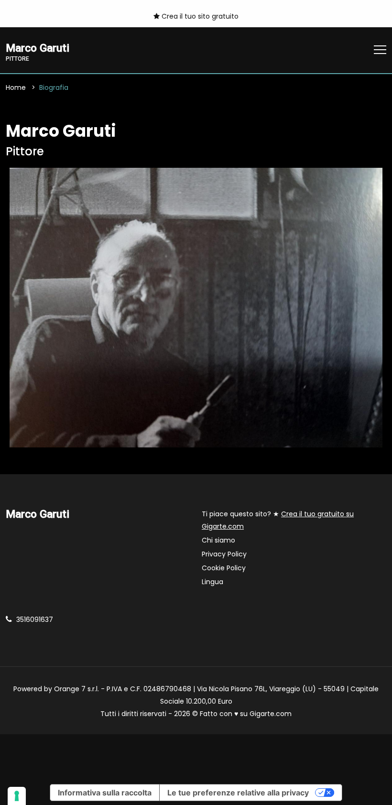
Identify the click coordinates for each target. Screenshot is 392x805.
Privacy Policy (224, 554)
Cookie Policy (224, 568)
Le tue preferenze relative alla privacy (238, 792)
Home (16, 87)
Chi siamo (218, 540)
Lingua (212, 582)
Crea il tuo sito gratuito (199, 16)
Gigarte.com (271, 713)
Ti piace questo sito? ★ (278, 520)
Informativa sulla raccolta (105, 792)
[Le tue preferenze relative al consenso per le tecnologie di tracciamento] (17, 796)
